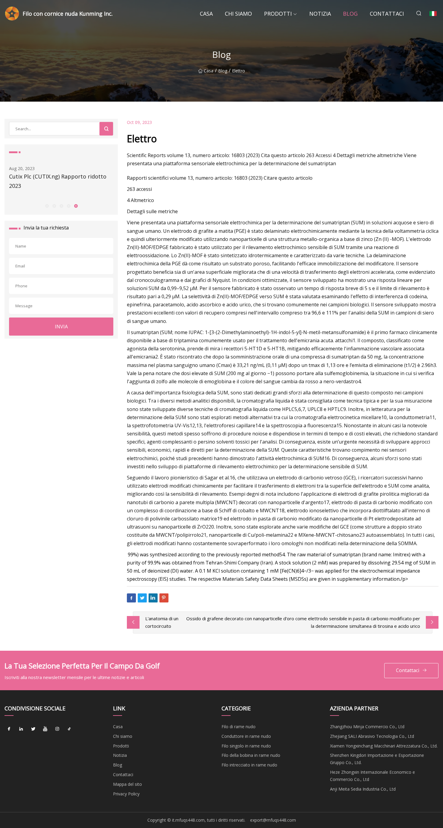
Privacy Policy (126, 794)
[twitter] (33, 728)
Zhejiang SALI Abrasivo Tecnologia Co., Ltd (372, 736)
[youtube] (45, 728)
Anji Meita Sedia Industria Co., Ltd (363, 789)
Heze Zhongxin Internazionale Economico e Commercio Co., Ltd (372, 775)
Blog (350, 13)
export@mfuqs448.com (273, 820)
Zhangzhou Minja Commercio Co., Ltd (367, 726)
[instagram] (57, 728)
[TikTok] (69, 728)
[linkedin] (21, 728)
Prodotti (278, 13)
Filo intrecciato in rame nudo (249, 765)
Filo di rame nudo (239, 726)
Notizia (320, 13)
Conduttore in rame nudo (246, 736)
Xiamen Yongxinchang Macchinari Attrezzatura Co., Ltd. (384, 746)
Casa (206, 13)
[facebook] (9, 728)
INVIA (61, 326)
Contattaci (387, 13)
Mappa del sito (127, 784)
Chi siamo (238, 13)
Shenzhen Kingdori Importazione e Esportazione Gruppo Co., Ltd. (377, 758)
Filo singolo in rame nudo (246, 746)
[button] (46, 205)
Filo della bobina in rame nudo (251, 755)
